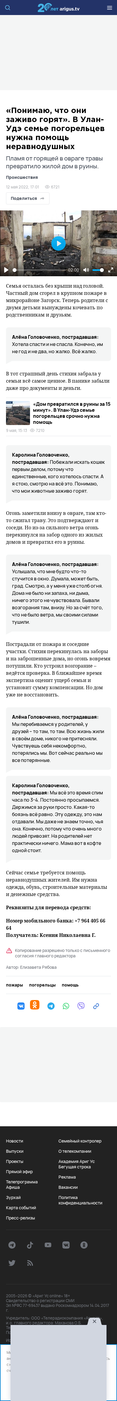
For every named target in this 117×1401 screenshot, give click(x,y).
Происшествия (22, 177)
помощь (70, 985)
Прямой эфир (19, 1171)
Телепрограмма (22, 1182)
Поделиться (24, 198)
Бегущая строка (74, 1167)
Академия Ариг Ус (76, 1161)
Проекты (14, 1161)
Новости (14, 1141)
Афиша (13, 1187)
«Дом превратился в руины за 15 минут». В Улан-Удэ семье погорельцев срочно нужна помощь (71, 413)
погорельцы (42, 985)
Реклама (67, 1177)
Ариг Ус (58, 7)
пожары (14, 985)
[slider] (39, 270)
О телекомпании (74, 1151)
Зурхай (13, 1197)
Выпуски (14, 1151)
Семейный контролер (79, 1141)
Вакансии (68, 1187)
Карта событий (21, 1207)
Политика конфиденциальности (80, 1200)
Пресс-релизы (20, 1218)
